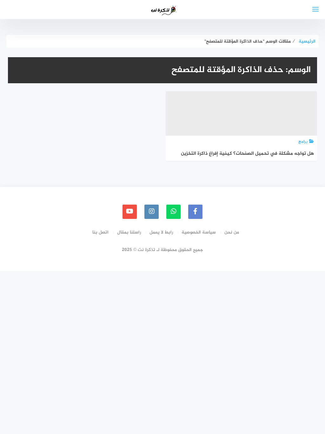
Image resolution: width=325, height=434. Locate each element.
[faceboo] (195, 212)
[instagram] (151, 212)
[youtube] (130, 212)
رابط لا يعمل (161, 232)
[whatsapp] (173, 212)
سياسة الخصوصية (199, 232)
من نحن (231, 232)
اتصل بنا (100, 232)
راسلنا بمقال (129, 232)
